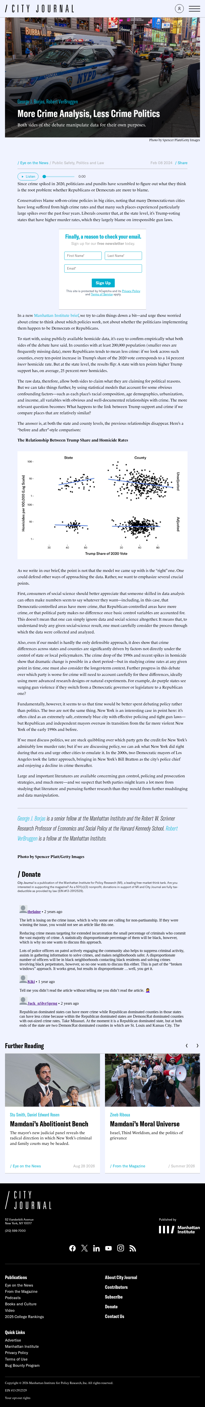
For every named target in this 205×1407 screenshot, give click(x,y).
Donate (31, 874)
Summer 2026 (183, 1166)
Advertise (13, 1340)
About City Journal (121, 1277)
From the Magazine (129, 1166)
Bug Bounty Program (22, 1365)
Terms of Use (16, 1359)
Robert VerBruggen (62, 101)
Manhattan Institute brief (56, 315)
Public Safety (63, 162)
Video (9, 1310)
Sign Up (103, 282)
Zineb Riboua (120, 1114)
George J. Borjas (31, 101)
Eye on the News (27, 1166)
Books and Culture (20, 1304)
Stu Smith (17, 1114)
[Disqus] (103, 965)
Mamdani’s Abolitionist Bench (49, 1123)
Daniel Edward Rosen (43, 1114)
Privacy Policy (131, 291)
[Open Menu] (194, 8)
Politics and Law (90, 162)
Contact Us (114, 1316)
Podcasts (13, 1297)
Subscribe (113, 1297)
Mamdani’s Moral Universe (145, 1123)
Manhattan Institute (22, 1346)
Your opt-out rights (17, 1398)
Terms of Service (102, 294)
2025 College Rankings (24, 1316)
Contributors (116, 1287)
